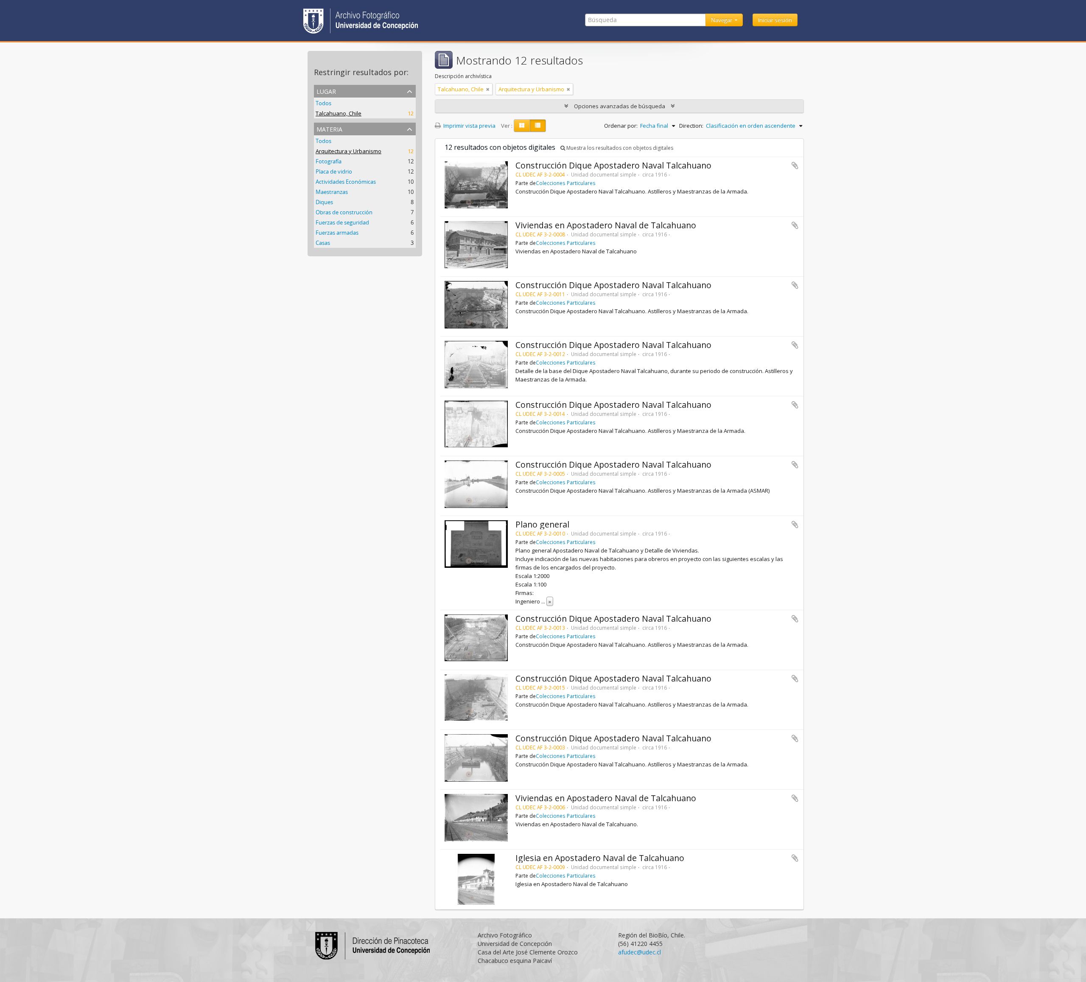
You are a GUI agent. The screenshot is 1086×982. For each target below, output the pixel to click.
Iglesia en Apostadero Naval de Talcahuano (599, 858)
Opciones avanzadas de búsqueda (619, 106)
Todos (323, 103)
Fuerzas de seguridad (342, 222)
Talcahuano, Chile (338, 113)
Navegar (722, 20)
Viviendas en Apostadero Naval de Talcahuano (605, 225)
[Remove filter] (488, 89)
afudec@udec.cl (639, 952)
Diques (324, 202)
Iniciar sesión (775, 20)
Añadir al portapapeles (795, 165)
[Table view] (537, 125)
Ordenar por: (621, 125)
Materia (329, 128)
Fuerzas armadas (337, 232)
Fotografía (328, 161)
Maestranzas (332, 192)
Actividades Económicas (346, 181)
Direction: (691, 125)
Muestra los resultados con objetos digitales (619, 148)
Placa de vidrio (334, 171)
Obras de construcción (344, 212)
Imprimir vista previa (468, 125)
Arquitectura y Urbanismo (348, 151)
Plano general (542, 524)
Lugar (326, 90)
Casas (323, 243)
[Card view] (522, 125)
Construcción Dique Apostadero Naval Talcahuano (613, 165)
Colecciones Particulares (566, 183)
